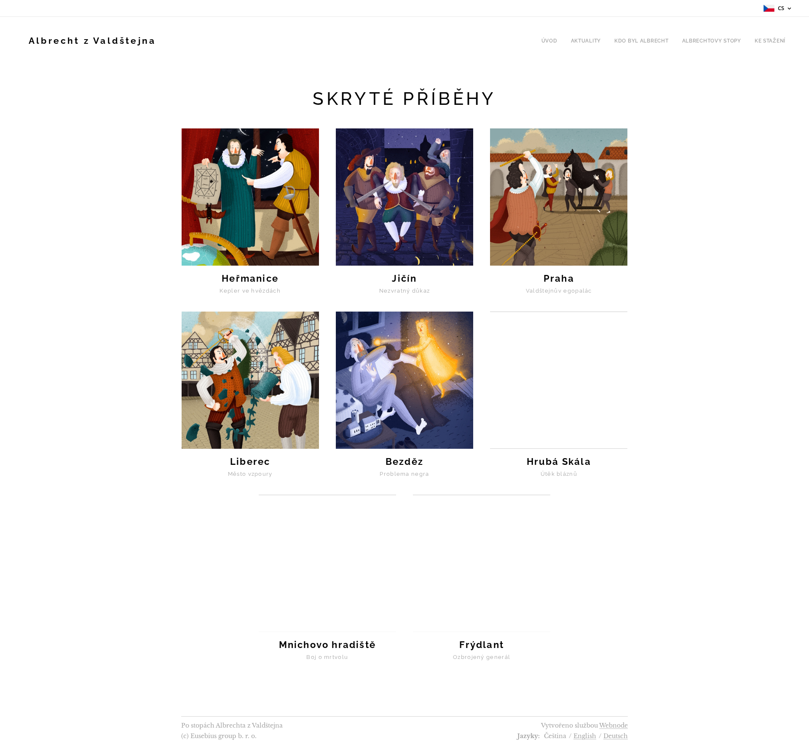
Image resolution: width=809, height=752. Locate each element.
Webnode (613, 725)
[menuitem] (551, 40)
